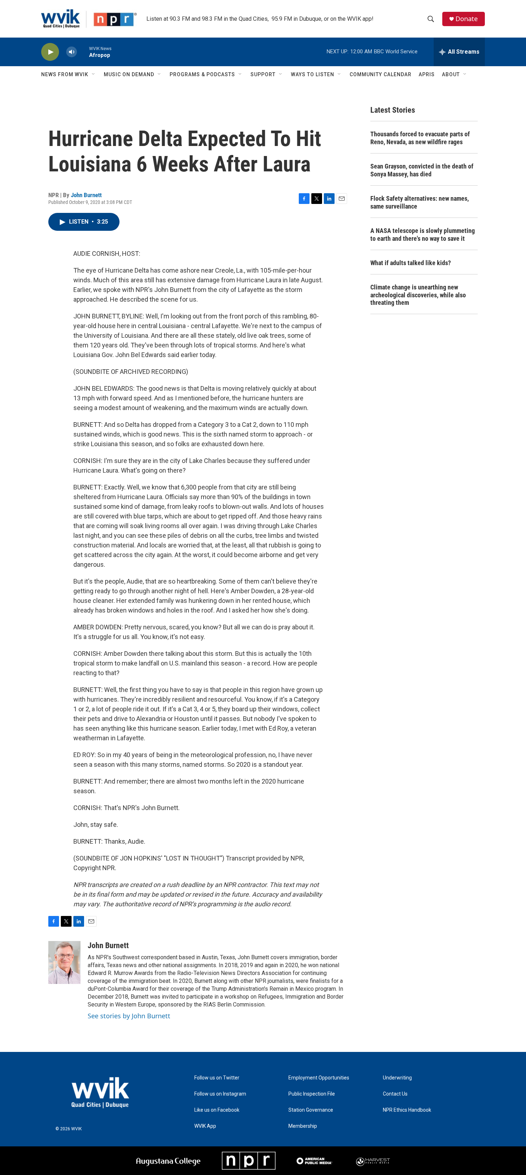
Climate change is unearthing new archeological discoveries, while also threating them (418, 295)
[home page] (100, 1092)
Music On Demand (129, 74)
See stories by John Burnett (129, 1015)
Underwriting (397, 1078)
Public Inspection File (311, 1094)
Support (263, 74)
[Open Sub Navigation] (94, 74)
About (451, 74)
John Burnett (86, 195)
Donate (467, 19)
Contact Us (395, 1094)
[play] (50, 52)
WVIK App (205, 1126)
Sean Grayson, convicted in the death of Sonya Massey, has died (421, 170)
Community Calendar (380, 74)
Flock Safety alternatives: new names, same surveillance (419, 202)
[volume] (71, 52)
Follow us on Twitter (216, 1078)
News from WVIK (64, 74)
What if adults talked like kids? (410, 263)
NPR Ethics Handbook (407, 1110)
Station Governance (310, 1110)
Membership (302, 1126)
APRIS (427, 74)
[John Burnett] (64, 962)
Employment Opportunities (318, 1078)
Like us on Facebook (216, 1110)
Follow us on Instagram (220, 1094)
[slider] (83, 51)
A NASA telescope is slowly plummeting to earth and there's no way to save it (422, 234)
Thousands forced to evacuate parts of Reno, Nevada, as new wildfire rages (420, 138)
